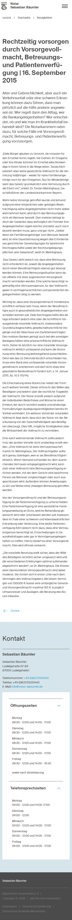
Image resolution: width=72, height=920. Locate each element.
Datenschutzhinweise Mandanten (23, 911)
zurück (8, 17)
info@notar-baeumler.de (27, 686)
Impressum (9, 906)
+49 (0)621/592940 (36, 678)
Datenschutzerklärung (36, 906)
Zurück (14, 610)
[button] (36, 706)
